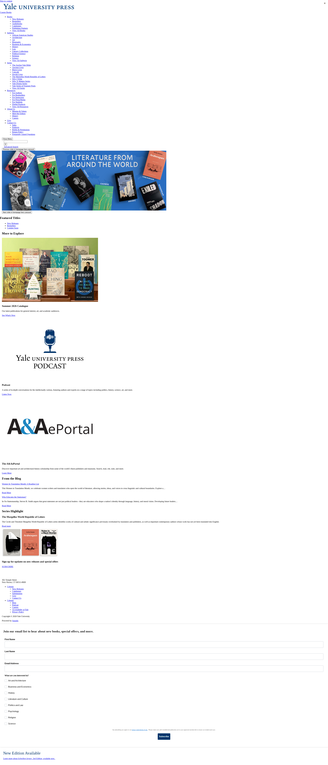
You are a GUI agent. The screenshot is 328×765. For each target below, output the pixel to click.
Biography (16, 42)
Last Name (10, 651)
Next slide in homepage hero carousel (17, 212)
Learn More (7, 473)
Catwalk (15, 72)
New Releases (18, 19)
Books (9, 17)
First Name (10, 639)
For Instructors (18, 97)
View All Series (18, 88)
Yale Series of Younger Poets (23, 86)
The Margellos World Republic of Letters (28, 77)
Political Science (18, 54)
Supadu (15, 621)
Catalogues (16, 26)
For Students (17, 102)
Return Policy (17, 132)
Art (13, 40)
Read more (6, 526)
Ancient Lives (18, 67)
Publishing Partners (20, 28)
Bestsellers (16, 21)
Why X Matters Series (21, 81)
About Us (11, 109)
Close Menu (7, 139)
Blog (14, 603)
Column (10, 587)
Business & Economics (21, 44)
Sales (14, 125)
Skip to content (6, 1)
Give (9, 120)
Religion (15, 56)
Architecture (17, 37)
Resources (11, 90)
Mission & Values (19, 111)
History (15, 47)
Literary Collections (20, 51)
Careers (15, 118)
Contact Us (11, 123)
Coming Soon (12, 228)
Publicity (15, 127)
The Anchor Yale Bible (21, 65)
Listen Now (7, 394)
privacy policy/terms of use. (140, 730)
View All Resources (20, 107)
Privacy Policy (18, 612)
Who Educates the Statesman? (14, 497)
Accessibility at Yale (20, 610)
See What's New (8, 315)
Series (9, 63)
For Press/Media (18, 100)
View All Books (18, 30)
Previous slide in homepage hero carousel (18, 149)
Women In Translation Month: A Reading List (20, 484)
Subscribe (164, 736)
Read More (6, 493)
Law (14, 49)
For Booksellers (18, 95)
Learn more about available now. (29, 758)
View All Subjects (19, 60)
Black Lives (17, 70)
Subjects (10, 33)
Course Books (6, 12)
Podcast (15, 605)
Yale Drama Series (19, 84)
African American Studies (22, 35)
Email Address (12, 663)
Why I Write (17, 79)
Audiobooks (17, 24)
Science (15, 58)
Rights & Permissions (21, 130)
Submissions (17, 593)
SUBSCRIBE (7, 567)
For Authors (17, 93)
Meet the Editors (18, 113)
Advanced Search (11, 147)
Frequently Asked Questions (23, 134)
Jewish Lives (17, 74)
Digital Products (18, 104)
